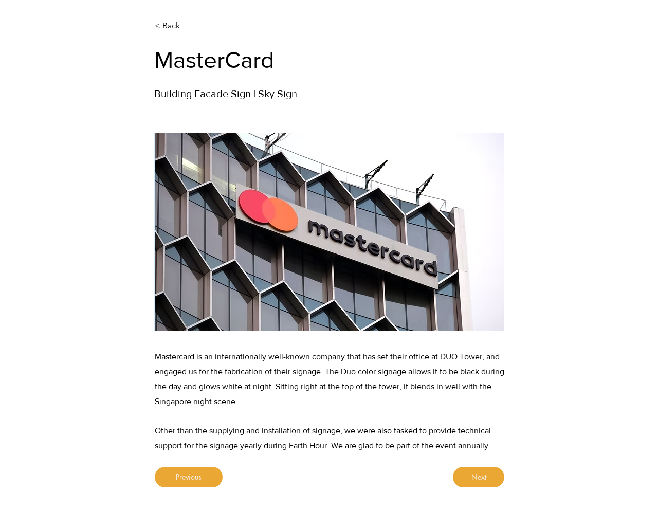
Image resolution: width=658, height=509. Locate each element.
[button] (329, 232)
